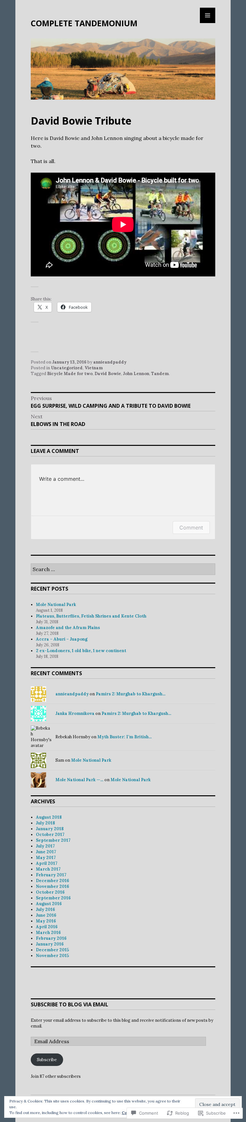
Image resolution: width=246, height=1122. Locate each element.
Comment (191, 527)
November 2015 (52, 955)
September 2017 (53, 840)
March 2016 (48, 932)
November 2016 (52, 886)
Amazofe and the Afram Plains (68, 627)
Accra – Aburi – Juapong (61, 639)
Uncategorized (67, 368)
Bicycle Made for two (70, 373)
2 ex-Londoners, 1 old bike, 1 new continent (81, 650)
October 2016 (50, 892)
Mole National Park (56, 604)
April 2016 (47, 927)
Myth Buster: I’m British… (124, 737)
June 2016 (46, 915)
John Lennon (136, 373)
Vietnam (94, 368)
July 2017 (45, 846)
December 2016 (52, 880)
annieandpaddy (110, 362)
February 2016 (51, 938)
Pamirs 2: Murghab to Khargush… (131, 694)
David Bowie (107, 373)
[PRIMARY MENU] (207, 15)
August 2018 (49, 817)
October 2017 (50, 834)
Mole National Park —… (79, 779)
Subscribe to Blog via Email (69, 1004)
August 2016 (49, 903)
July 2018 (45, 823)
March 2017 (48, 869)
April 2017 (46, 863)
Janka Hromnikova (74, 713)
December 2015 (52, 950)
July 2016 (45, 909)
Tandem (160, 373)
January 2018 (50, 828)
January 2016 (50, 944)
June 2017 (46, 852)
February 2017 (51, 875)
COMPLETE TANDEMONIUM (84, 23)
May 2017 (46, 857)
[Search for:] (123, 569)
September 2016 (53, 898)
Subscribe (47, 1059)
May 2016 (46, 921)
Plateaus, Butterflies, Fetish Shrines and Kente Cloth (91, 616)
